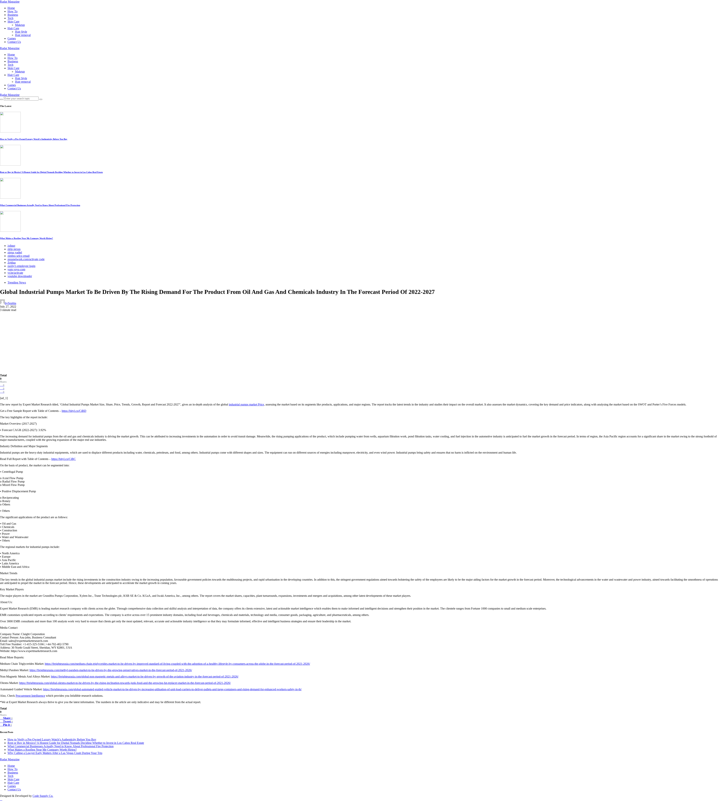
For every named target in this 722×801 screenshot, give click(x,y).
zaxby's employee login (21, 266)
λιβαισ (11, 245)
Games (12, 38)
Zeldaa (12, 262)
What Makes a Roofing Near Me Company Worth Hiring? (26, 238)
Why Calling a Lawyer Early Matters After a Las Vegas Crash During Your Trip (55, 753)
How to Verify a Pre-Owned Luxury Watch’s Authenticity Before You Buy (33, 139)
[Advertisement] (361, 345)
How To (12, 11)
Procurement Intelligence (30, 695)
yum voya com (16, 269)
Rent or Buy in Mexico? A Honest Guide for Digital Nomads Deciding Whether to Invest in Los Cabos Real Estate (51, 172)
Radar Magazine (10, 1)
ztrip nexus (14, 249)
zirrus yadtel (15, 252)
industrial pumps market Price (246, 404)
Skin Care (13, 21)
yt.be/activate (15, 272)
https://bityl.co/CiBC (63, 459)
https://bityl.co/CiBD (74, 410)
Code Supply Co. (43, 795)
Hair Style (21, 31)
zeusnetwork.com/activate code (26, 259)
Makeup (20, 24)
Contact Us (14, 41)
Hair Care (13, 28)
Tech (10, 18)
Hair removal (23, 35)
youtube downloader (20, 276)
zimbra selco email (19, 255)
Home (11, 8)
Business (13, 14)
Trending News (17, 282)
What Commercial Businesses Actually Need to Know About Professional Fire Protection (40, 205)
